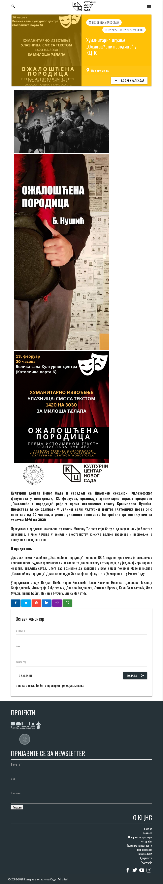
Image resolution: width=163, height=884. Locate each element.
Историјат (146, 841)
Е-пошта (16, 764)
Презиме (15, 793)
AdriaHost (63, 879)
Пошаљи (135, 675)
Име (18, 646)
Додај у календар (129, 80)
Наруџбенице (145, 854)
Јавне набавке (144, 849)
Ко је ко (148, 829)
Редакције (146, 862)
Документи (146, 858)
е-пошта (20, 630)
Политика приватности (139, 845)
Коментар (21, 662)
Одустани (25, 675)
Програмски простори (140, 837)
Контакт (147, 833)
